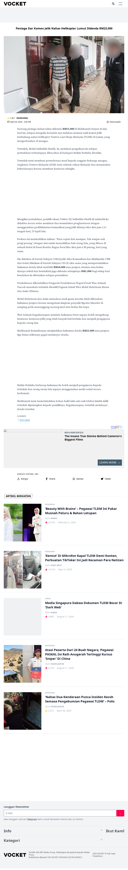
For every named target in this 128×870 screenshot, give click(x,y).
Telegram (32, 819)
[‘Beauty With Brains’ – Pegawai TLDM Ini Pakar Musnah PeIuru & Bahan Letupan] (22, 522)
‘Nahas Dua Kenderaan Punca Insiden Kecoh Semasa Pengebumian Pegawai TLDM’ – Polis (80, 699)
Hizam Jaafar (115, 122)
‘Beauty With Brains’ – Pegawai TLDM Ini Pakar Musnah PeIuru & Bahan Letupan (81, 511)
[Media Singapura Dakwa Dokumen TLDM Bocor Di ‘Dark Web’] (22, 616)
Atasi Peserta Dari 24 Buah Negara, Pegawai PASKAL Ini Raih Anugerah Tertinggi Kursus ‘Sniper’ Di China (79, 654)
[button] (120, 3)
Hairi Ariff (56, 565)
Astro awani (25, 420)
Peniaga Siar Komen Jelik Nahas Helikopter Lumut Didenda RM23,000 (64, 28)
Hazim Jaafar (57, 664)
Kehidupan (22, 118)
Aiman (54, 518)
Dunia (48, 599)
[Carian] (113, 3)
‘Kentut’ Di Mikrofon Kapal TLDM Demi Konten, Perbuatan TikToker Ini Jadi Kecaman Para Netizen (84, 558)
